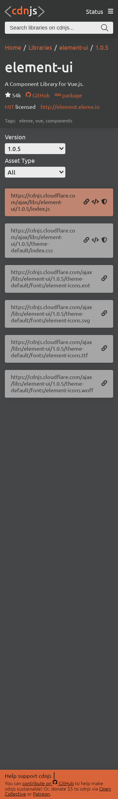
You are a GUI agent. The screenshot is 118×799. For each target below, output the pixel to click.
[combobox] (35, 148)
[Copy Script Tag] (95, 202)
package (71, 95)
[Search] (104, 27)
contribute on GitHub (48, 783)
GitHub (40, 95)
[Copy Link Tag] (95, 240)
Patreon (41, 793)
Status (94, 11)
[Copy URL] (86, 202)
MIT (10, 106)
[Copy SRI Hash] (104, 202)
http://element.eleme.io (70, 106)
